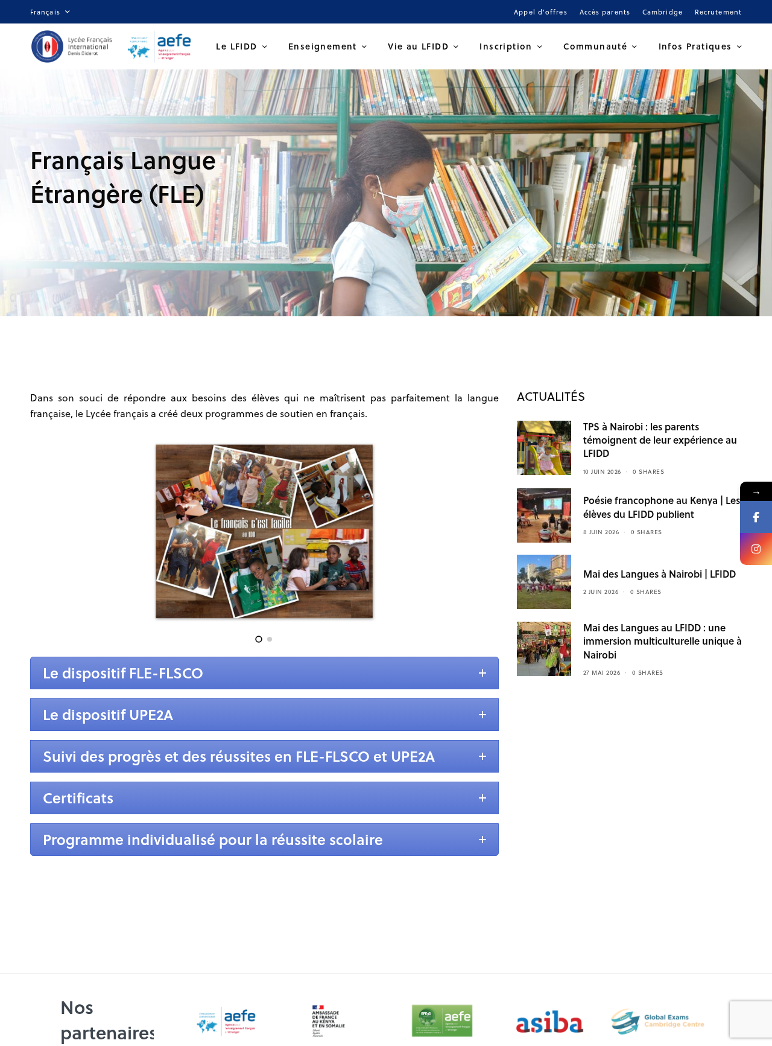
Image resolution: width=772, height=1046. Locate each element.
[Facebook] (756, 517)
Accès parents (605, 12)
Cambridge (662, 12)
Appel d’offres (540, 12)
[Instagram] (756, 549)
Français (45, 12)
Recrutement (718, 12)
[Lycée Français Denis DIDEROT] (112, 46)
